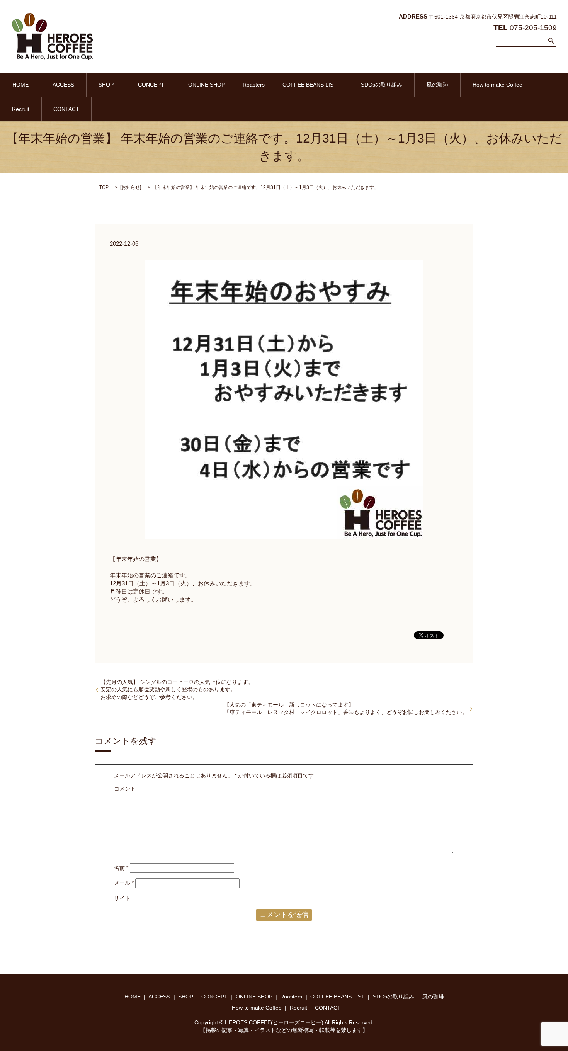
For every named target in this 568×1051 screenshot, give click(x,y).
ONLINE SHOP (206, 85)
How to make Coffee (497, 85)
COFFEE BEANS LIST (309, 85)
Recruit (20, 109)
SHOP (106, 85)
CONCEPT (151, 85)
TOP (104, 187)
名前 (121, 868)
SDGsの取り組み (381, 85)
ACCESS (63, 85)
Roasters (254, 85)
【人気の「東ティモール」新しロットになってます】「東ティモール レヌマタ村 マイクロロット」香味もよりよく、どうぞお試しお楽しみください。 (346, 709)
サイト (122, 898)
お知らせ (130, 187)
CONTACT (66, 109)
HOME (20, 85)
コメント (125, 789)
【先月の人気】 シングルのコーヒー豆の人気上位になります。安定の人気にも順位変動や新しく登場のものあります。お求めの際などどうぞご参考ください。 (176, 689)
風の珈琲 (437, 85)
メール (124, 883)
